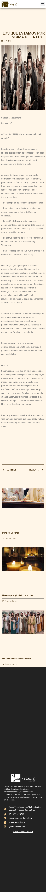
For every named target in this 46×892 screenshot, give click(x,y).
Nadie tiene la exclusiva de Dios (16, 658)
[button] (43, 4)
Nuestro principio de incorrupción (17, 595)
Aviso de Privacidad (23, 831)
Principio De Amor (10, 533)
